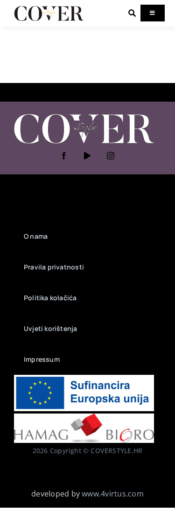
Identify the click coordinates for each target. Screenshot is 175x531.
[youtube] (87, 155)
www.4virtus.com (113, 494)
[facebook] (64, 155)
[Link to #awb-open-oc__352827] (132, 13)
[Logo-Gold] (49, 8)
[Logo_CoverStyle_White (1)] (84, 115)
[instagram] (111, 155)
